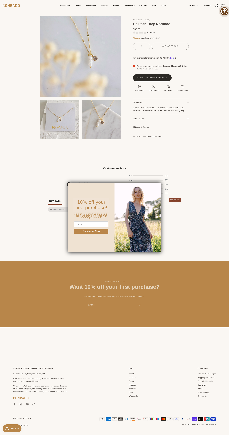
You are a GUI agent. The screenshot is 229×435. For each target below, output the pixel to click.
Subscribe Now (91, 231)
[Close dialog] (157, 186)
